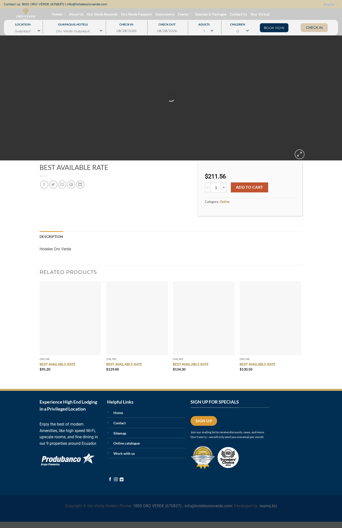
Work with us (124, 453)
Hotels (57, 14)
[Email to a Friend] (62, 184)
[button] (299, 154)
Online (225, 202)
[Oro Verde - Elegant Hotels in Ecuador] (16, 14)
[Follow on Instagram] (116, 480)
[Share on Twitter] (53, 184)
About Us (76, 14)
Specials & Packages (210, 14)
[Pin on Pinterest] (71, 184)
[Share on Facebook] (44, 184)
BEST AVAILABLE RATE (57, 364)
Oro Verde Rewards (102, 14)
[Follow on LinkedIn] (121, 480)
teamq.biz (268, 506)
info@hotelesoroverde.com (87, 4)
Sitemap (119, 433)
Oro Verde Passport (136, 14)
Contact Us (238, 14)
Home (118, 413)
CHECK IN (314, 27)
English (329, 4)
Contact (119, 423)
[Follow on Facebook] (110, 480)
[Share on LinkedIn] (80, 184)
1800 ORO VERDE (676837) (43, 4)
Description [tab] (51, 236)
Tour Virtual (259, 14)
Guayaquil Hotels (73, 23)
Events (183, 14)
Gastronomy (165, 14)
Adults (204, 23)
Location (23, 23)
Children (237, 23)
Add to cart (249, 187)
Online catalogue (126, 443)
